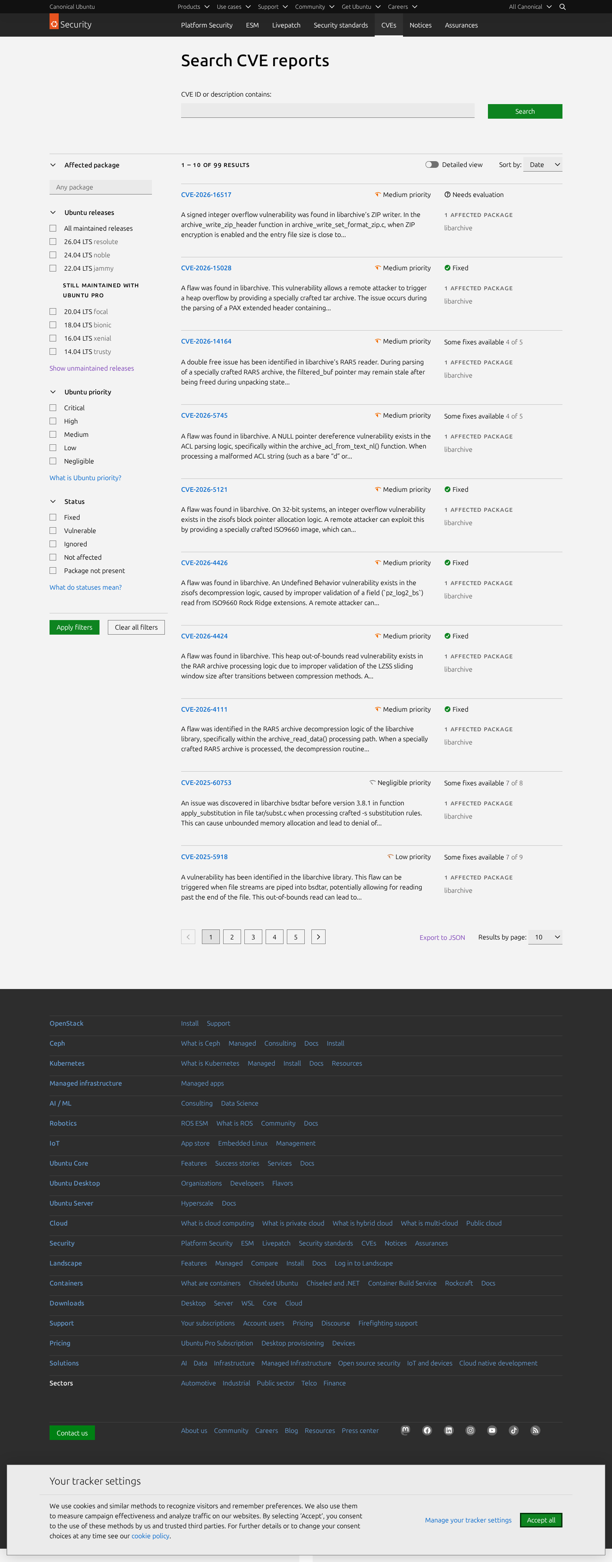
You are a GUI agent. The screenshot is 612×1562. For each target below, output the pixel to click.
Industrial (236, 1383)
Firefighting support (388, 1323)
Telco (309, 1383)
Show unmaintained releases (92, 368)
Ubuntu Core (69, 1163)
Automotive (198, 1383)
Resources (347, 1063)
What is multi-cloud (429, 1223)
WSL (247, 1303)
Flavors (282, 1183)
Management (296, 1143)
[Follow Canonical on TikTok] (515, 1432)
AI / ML (61, 1103)
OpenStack (67, 1023)
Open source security (369, 1363)
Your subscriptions (208, 1323)
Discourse (335, 1323)
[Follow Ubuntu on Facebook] (428, 1432)
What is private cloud (293, 1223)
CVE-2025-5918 (204, 856)
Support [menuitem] (268, 6)
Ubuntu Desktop (75, 1183)
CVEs (388, 25)
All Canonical (525, 6)
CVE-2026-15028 (206, 268)
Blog (291, 1430)
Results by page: (502, 937)
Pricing (303, 1323)
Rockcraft (459, 1283)
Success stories (237, 1163)
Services (280, 1163)
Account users (263, 1323)
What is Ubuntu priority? (85, 477)
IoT (55, 1143)
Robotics (63, 1123)
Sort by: (510, 164)
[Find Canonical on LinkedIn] (450, 1432)
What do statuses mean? (86, 587)
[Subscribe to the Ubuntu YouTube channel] (493, 1432)
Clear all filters (136, 627)
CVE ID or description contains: (226, 94)
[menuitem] (531, 6)
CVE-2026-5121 (204, 489)
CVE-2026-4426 (204, 562)
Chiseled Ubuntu (273, 1283)
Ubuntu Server (71, 1203)
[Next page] (318, 936)
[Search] (562, 6)
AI (184, 1363)
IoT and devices (430, 1363)
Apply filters (74, 627)
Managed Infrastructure (296, 1363)
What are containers (211, 1283)
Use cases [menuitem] (229, 6)
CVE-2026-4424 (204, 636)
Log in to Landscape (364, 1263)
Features (194, 1163)
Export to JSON (442, 937)
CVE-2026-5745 (204, 415)
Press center (360, 1430)
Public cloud (484, 1223)
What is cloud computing (217, 1223)
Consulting (280, 1043)
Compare (264, 1263)
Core (270, 1303)
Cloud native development (498, 1363)
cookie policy (150, 1536)
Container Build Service (402, 1283)
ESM (252, 25)
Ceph (57, 1043)
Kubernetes (67, 1063)
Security (62, 1243)
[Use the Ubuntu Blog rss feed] (537, 1432)
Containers (66, 1283)
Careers (266, 1430)
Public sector (276, 1383)
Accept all (541, 1520)
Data (200, 1363)
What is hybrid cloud (363, 1223)
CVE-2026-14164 (206, 341)
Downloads (67, 1303)
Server (223, 1303)
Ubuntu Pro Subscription (217, 1343)
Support (218, 1023)
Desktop (193, 1303)
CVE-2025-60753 (206, 782)
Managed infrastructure (86, 1083)
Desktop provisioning (292, 1343)
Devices (343, 1343)
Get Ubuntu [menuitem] (356, 6)
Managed (242, 1043)
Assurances (461, 25)
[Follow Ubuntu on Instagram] (472, 1432)
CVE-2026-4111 (204, 709)
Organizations (201, 1183)
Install (190, 1023)
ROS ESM (194, 1123)
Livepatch (286, 25)
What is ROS (234, 1123)
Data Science (240, 1103)
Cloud (58, 1223)
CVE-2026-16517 (206, 194)
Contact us (72, 1433)
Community (278, 1123)
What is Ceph (200, 1043)
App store (195, 1143)
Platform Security (207, 25)
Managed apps (202, 1083)
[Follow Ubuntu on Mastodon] (407, 1432)
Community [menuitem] (310, 6)
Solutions (64, 1363)
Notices (421, 25)
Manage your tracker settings (468, 1520)
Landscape (66, 1263)
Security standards (341, 25)
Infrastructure (234, 1363)
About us (194, 1430)
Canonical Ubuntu (72, 6)
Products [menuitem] (189, 6)
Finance (334, 1383)
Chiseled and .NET (333, 1283)
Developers (247, 1183)
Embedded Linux (243, 1143)
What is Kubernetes (210, 1063)
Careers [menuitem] (398, 6)
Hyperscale (197, 1203)
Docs (311, 1043)
